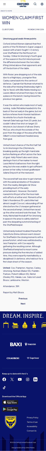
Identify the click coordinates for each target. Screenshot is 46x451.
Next (23, 303)
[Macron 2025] (30, 344)
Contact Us (31, 431)
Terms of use (32, 422)
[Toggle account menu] (42, 4)
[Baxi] (15, 344)
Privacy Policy (32, 417)
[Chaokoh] (13, 358)
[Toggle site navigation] (4, 4)
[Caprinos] (33, 358)
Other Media (30, 447)
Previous (23, 298)
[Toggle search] (35, 4)
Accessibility (32, 426)
